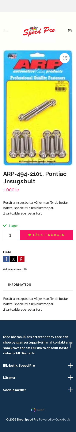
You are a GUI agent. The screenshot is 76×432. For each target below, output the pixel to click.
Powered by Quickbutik (54, 419)
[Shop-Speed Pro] (39, 30)
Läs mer (9, 377)
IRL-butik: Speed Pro (19, 365)
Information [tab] (19, 284)
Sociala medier (14, 390)
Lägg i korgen (49, 235)
